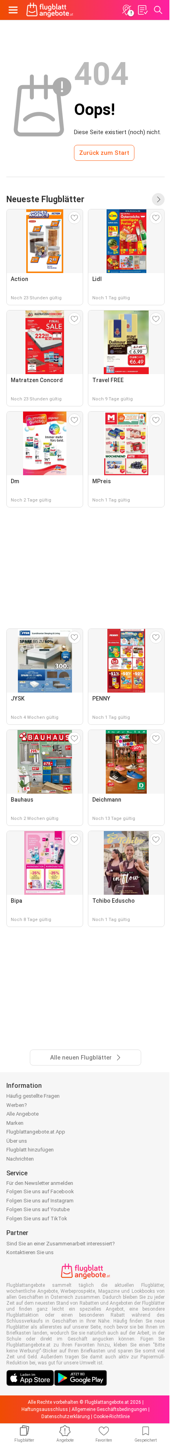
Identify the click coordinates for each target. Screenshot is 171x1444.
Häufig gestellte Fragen (33, 1096)
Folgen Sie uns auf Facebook (40, 1191)
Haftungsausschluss (44, 1409)
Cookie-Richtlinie (111, 1416)
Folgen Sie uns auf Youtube (38, 1209)
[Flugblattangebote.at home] (49, 10)
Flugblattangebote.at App (35, 1132)
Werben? (16, 1105)
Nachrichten (20, 1159)
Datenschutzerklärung (65, 1416)
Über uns (16, 1141)
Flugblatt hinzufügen (30, 1150)
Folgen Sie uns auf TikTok (36, 1219)
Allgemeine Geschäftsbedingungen (109, 1409)
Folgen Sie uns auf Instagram (40, 1201)
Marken (14, 1123)
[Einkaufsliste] (142, 10)
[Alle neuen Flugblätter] (158, 199)
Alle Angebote (22, 1114)
